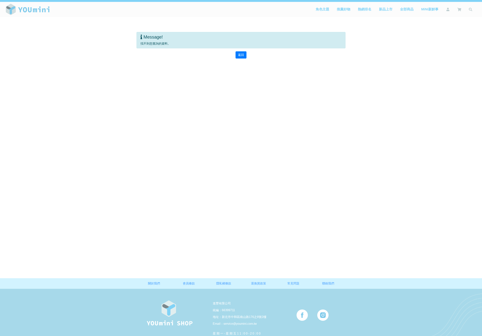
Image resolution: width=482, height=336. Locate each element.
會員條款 (189, 283)
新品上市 (386, 9)
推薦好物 (343, 9)
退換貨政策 (258, 283)
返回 (241, 54)
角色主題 (322, 9)
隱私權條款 (223, 283)
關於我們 (154, 283)
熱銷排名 (364, 9)
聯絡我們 (328, 283)
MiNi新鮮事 (430, 9)
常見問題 (293, 283)
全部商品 (407, 9)
